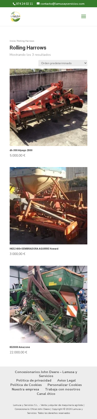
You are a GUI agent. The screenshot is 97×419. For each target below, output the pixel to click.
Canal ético (46, 394)
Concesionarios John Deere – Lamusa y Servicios (46, 374)
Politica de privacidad (33, 380)
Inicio (12, 41)
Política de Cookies (26, 385)
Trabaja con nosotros (62, 389)
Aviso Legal (66, 380)
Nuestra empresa (25, 389)
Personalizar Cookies (65, 385)
